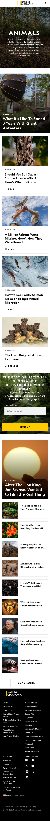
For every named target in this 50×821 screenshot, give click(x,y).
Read (11, 189)
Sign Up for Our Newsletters (9, 782)
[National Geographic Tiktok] (33, 771)
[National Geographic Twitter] (26, 766)
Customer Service (10, 764)
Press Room (29, 747)
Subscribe (7, 760)
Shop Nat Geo (30, 725)
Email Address (11, 405)
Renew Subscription (10, 768)
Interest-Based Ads (10, 726)
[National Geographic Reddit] (27, 777)
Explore (13, 366)
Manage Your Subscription (8, 772)
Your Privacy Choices (11, 736)
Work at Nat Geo (9, 778)
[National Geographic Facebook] (33, 760)
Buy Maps (29, 718)
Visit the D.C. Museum (33, 729)
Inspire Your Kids (31, 721)
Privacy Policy (8, 710)
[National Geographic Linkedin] (27, 771)
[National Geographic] (25, 3)
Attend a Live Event (33, 710)
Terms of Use (8, 706)
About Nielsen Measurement (8, 731)
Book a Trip (29, 714)
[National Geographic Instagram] (26, 760)
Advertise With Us (32, 751)
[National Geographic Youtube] (33, 766)
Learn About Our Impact (34, 736)
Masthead (29, 744)
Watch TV (29, 733)
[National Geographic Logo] (12, 695)
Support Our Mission (33, 740)
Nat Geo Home (31, 706)
